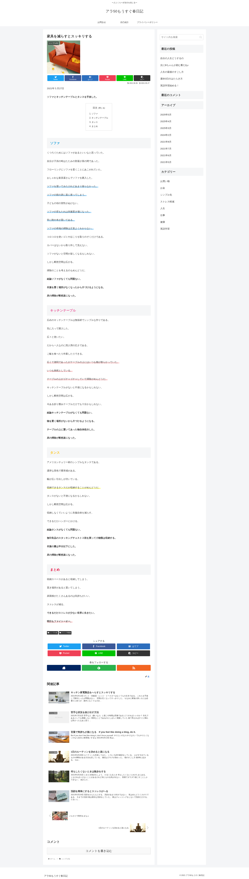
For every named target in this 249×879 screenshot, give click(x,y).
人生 (162, 208)
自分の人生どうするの (172, 58)
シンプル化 (53, 633)
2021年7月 (165, 148)
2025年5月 (165, 114)
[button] (200, 37)
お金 (162, 188)
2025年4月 (165, 121)
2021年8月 (165, 142)
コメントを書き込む (99, 851)
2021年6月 (165, 155)
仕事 (162, 215)
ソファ (95, 113)
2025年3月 (165, 128)
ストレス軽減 (66, 633)
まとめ (95, 126)
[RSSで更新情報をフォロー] (134, 668)
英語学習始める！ (169, 85)
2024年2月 (165, 135)
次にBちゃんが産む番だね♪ (174, 65)
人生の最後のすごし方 (172, 72)
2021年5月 (165, 162)
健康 (162, 222)
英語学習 (165, 229)
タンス (95, 122)
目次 (95, 107)
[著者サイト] (64, 668)
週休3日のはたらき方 (171, 78)
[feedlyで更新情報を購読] (99, 668)
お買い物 (165, 181)
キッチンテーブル (100, 118)
